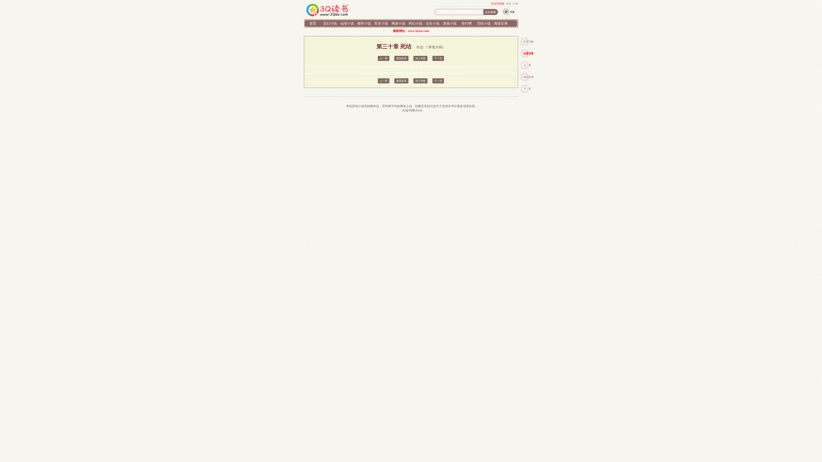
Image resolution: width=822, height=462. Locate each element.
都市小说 (364, 23)
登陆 (508, 3)
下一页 (527, 88)
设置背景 (528, 53)
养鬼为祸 (435, 47)
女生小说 (432, 23)
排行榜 (467, 23)
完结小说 (484, 23)
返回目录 (528, 77)
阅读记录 (501, 23)
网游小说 (398, 23)
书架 (512, 11)
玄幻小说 (330, 23)
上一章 (527, 65)
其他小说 (450, 23)
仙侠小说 (347, 23)
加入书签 (420, 58)
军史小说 (381, 23)
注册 (515, 3)
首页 (313, 23)
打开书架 (528, 41)
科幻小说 (415, 23)
